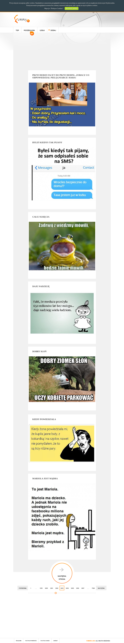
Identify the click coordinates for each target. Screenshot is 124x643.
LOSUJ (42, 29)
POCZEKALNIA (29, 30)
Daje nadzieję (41, 286)
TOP (17, 29)
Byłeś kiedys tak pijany (47, 142)
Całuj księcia (40, 217)
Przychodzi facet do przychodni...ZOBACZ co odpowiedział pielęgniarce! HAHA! (60, 76)
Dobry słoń (39, 351)
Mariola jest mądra (45, 478)
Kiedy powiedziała (44, 419)
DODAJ (53, 29)
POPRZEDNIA (23, 588)
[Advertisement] (62, 52)
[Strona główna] (22, 22)
